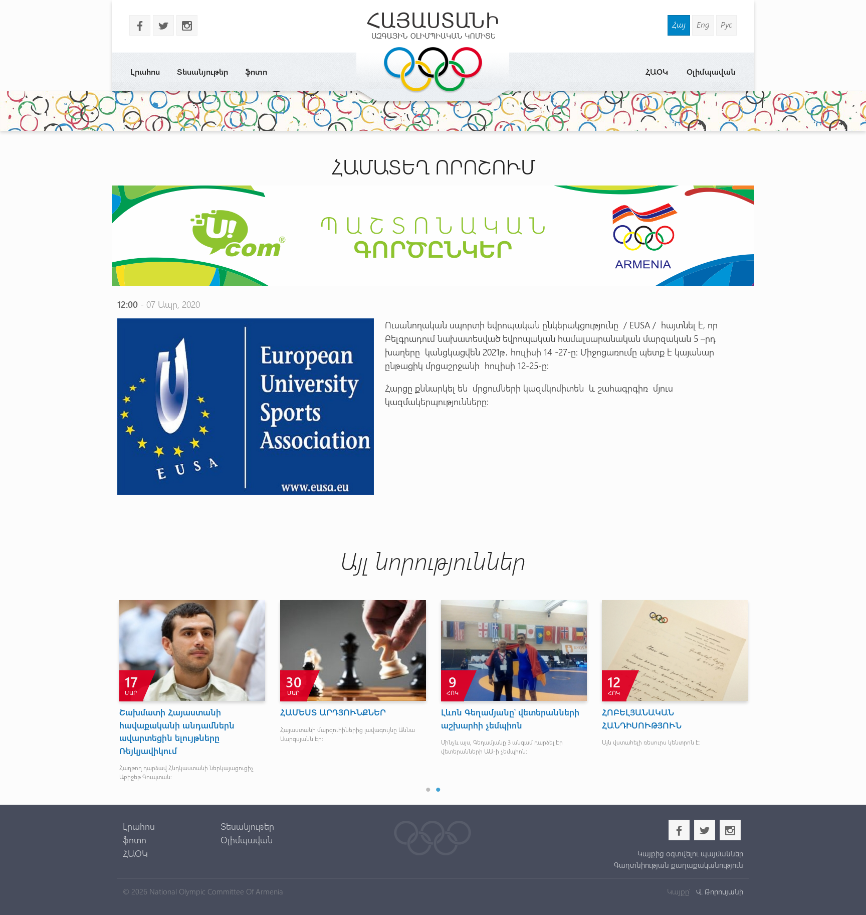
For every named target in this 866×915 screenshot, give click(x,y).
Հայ (679, 24)
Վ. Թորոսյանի (718, 891)
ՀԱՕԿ (656, 71)
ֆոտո (256, 71)
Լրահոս (145, 71)
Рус (726, 24)
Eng (703, 24)
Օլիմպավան (711, 71)
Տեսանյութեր (202, 71)
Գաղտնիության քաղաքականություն (678, 865)
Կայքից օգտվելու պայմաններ (690, 853)
